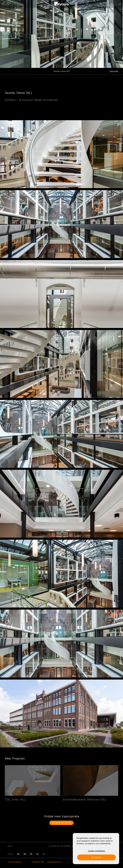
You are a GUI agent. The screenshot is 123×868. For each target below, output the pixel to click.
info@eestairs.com (54, 862)
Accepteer (96, 857)
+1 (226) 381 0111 (37, 862)
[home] (61, 4)
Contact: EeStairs (14, 862)
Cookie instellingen (96, 851)
